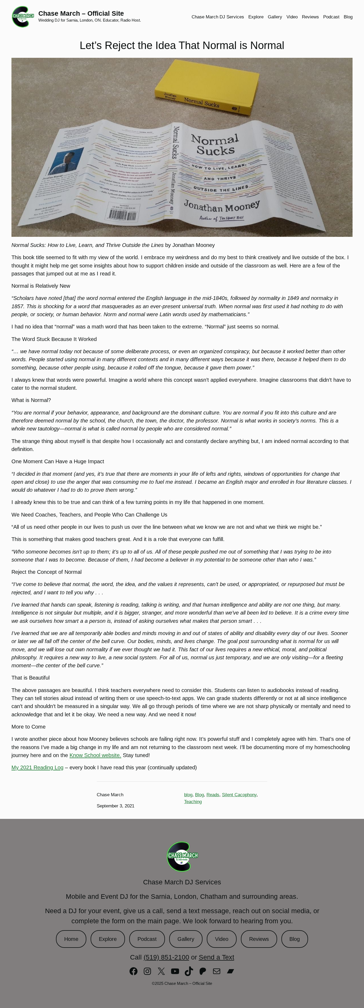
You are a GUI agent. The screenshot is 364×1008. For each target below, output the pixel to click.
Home (71, 939)
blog (188, 794)
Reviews (259, 939)
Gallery (185, 939)
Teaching (193, 801)
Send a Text (216, 957)
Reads (213, 794)
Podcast (147, 939)
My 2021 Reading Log (37, 767)
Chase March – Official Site (81, 13)
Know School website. (95, 755)
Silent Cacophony (239, 794)
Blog (199, 794)
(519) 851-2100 (166, 957)
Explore (108, 939)
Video (221, 939)
